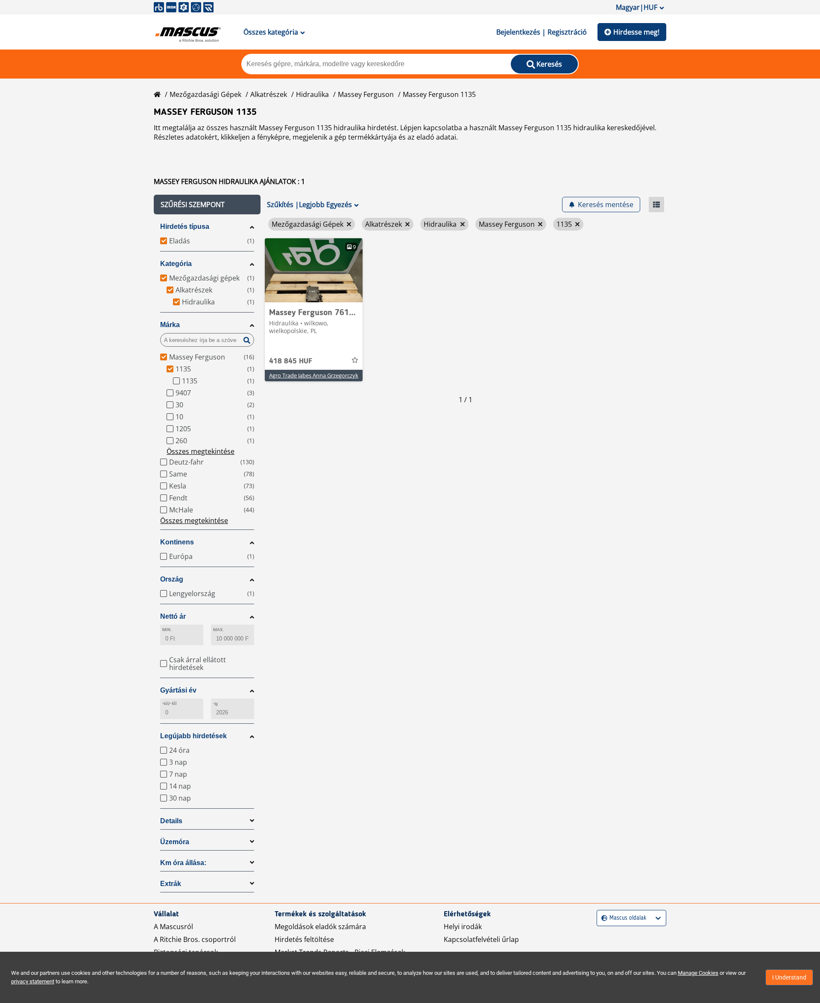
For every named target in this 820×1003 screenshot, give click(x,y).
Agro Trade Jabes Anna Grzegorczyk (313, 375)
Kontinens (177, 542)
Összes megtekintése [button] (200, 451)
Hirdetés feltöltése (304, 939)
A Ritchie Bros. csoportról (195, 939)
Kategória (176, 263)
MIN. (167, 629)
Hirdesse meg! (636, 32)
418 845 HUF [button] (290, 361)
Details (171, 821)
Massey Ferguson (366, 94)
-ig (215, 703)
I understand (789, 977)
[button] (207, 204)
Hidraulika (312, 94)
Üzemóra (174, 841)
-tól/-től (169, 703)
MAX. (218, 629)
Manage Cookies (698, 973)
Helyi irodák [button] (463, 926)
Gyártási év (178, 690)
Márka (170, 324)
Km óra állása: (183, 862)
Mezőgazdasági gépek (205, 94)
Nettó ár (173, 616)
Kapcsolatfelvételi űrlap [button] (481, 939)
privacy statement (32, 981)
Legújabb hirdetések (193, 736)
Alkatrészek (268, 94)
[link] (314, 270)
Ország (171, 579)
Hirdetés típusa (184, 226)
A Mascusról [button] (173, 926)
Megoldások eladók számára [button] (320, 926)
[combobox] (602, 918)
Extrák (170, 883)
